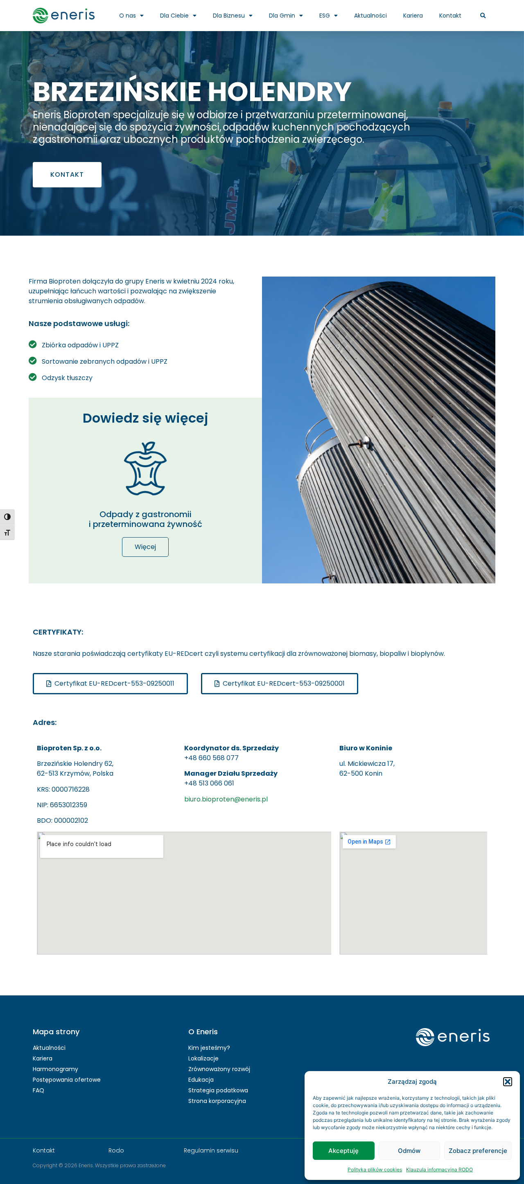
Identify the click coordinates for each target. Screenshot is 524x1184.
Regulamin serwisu (211, 1150)
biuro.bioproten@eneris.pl (226, 799)
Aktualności (370, 15)
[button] (508, 1082)
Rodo (116, 1150)
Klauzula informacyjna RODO (439, 1169)
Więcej (145, 546)
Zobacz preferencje (478, 1151)
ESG (324, 15)
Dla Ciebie (174, 15)
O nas (127, 15)
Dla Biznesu (229, 15)
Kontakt (450, 15)
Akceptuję (343, 1151)
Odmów (409, 1151)
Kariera (413, 15)
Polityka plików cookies (375, 1169)
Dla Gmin (282, 15)
